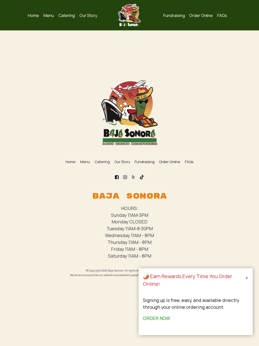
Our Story (88, 15)
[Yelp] (133, 177)
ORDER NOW (156, 318)
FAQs (222, 15)
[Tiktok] (141, 177)
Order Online (201, 15)
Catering (66, 15)
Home (33, 15)
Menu (49, 15)
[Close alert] (246, 278)
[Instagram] (125, 177)
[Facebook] (117, 177)
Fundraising (174, 15)
